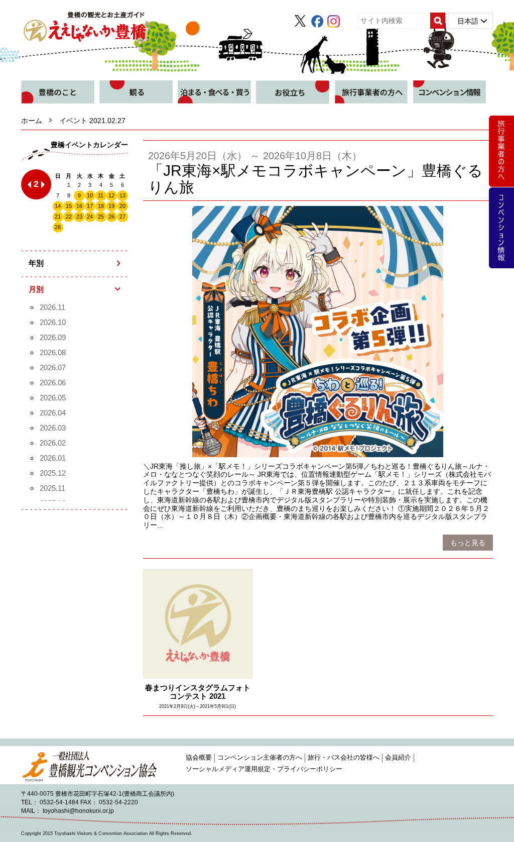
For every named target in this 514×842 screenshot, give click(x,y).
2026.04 (53, 412)
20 (122, 206)
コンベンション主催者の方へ (259, 757)
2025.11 (52, 488)
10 (90, 195)
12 (111, 195)
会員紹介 (398, 757)
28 (58, 227)
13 (122, 195)
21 (58, 217)
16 (79, 206)
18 (101, 206)
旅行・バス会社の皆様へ (343, 757)
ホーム (31, 121)
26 (111, 217)
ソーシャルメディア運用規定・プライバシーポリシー (264, 769)
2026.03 (53, 428)
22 (69, 217)
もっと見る (467, 543)
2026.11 (52, 307)
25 (101, 217)
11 (100, 195)
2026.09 (53, 337)
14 (58, 206)
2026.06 (53, 382)
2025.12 (53, 473)
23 (79, 217)
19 (111, 206)
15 (69, 206)
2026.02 (53, 443)
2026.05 (53, 397)
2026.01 (53, 458)
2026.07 (53, 367)
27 (122, 217)
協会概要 (199, 757)
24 (90, 217)
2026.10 (53, 322)
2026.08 (53, 352)
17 (90, 206)
